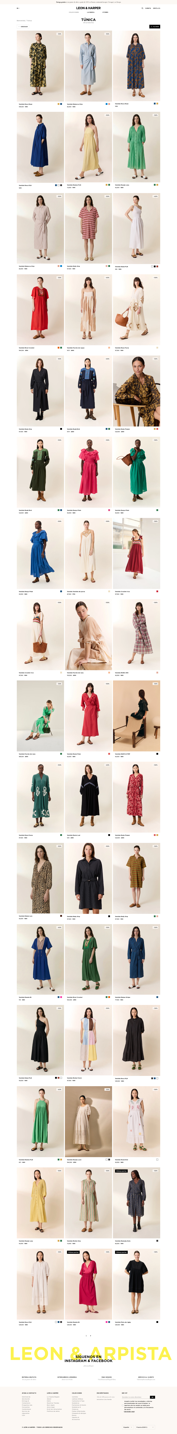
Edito (49, 1401)
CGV (23, 1415)
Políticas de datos (53, 1411)
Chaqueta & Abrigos (79, 1413)
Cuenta (148, 8)
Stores (105, 12)
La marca (90, 12)
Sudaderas (75, 1403)
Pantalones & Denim (79, 1405)
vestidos (75, 1397)
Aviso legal (51, 1407)
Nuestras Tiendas (53, 1403)
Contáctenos (26, 1409)
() (129, 1411)
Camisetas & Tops (78, 1401)
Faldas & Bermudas (78, 1411)
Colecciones (74, 12)
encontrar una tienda (104, 1399)
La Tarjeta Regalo (53, 1397)
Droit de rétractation (54, 1409)
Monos (74, 1415)
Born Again (51, 1405)
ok (152, 1397)
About (49, 1399)
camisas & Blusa (77, 1399)
